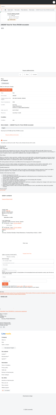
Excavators (2, 292)
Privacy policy (5, 367)
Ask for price (6, 83)
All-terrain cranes (9, 292)
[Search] (54, 6)
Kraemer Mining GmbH (7, 199)
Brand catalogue (5, 374)
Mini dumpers (22, 292)
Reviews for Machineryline (7, 372)
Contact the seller (6, 89)
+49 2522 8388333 (17, 227)
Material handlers (22, 294)
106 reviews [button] (4, 215)
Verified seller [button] (5, 209)
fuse (13, 92)
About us (4, 339)
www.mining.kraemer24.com (8, 228)
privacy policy (20, 286)
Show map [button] (25, 243)
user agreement (28, 286)
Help (3, 342)
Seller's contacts (5, 344)
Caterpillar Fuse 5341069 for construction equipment (13, 311)
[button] (54, 2)
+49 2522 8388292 (17, 223)
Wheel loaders (29, 292)
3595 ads (8, 210)
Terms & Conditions (6, 365)
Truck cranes (16, 292)
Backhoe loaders (14, 294)
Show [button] (11, 223)
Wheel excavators (36, 292)
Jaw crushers (7, 294)
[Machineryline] (5, 10)
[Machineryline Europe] (9, 2)
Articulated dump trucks (46, 292)
